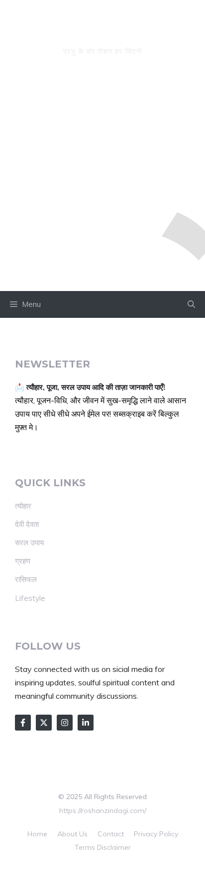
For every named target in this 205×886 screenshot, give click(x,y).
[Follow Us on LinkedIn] (86, 723)
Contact (111, 833)
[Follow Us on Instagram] (65, 723)
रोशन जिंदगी (102, 32)
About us (72, 833)
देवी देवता (27, 524)
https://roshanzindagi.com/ (102, 810)
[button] (191, 304)
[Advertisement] (102, 183)
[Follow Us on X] (44, 723)
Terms (85, 847)
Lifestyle (30, 598)
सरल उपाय (29, 542)
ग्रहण (22, 561)
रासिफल (26, 579)
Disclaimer (114, 847)
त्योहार (23, 506)
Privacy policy (156, 833)
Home (37, 833)
